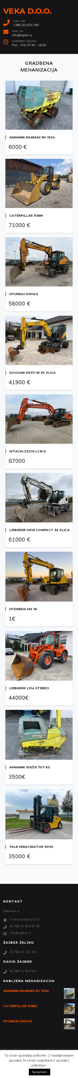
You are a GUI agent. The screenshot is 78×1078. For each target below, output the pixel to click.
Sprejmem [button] (39, 1072)
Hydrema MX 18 (23, 609)
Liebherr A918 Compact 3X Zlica (39, 530)
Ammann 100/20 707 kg (29, 767)
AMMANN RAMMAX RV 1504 (32, 137)
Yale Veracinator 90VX (31, 847)
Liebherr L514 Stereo (29, 688)
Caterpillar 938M (26, 216)
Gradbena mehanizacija (39, 66)
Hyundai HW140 (23, 294)
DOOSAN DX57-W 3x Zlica (32, 373)
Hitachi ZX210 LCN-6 (27, 451)
